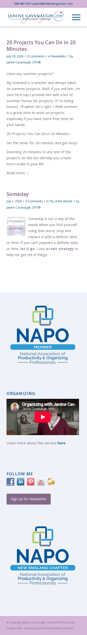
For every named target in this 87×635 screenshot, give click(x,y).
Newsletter (58, 56)
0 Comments (35, 56)
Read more (16, 172)
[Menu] (73, 17)
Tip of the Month (61, 201)
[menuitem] (73, 17)
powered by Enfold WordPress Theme (49, 628)
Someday (18, 194)
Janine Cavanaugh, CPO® (24, 62)
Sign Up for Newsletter (28, 499)
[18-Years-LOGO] (36, 17)
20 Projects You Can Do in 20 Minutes (41, 45)
